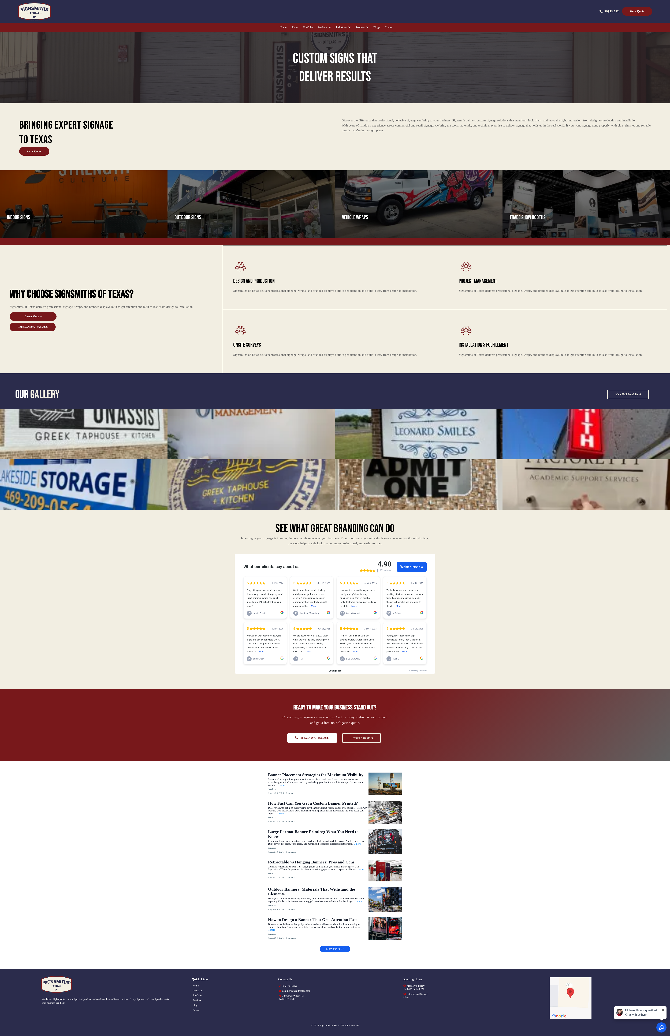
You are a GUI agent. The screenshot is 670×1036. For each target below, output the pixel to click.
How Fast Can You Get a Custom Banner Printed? (313, 803)
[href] (570, 998)
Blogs (195, 1005)
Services (197, 1000)
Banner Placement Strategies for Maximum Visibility (315, 775)
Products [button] (323, 27)
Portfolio (197, 995)
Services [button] (360, 27)
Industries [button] (341, 27)
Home (196, 985)
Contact (196, 1010)
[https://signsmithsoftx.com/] (113, 984)
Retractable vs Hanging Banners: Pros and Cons (311, 862)
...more (281, 785)
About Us (197, 990)
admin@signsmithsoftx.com (296, 991)
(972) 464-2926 (611, 11)
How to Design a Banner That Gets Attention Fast (312, 919)
